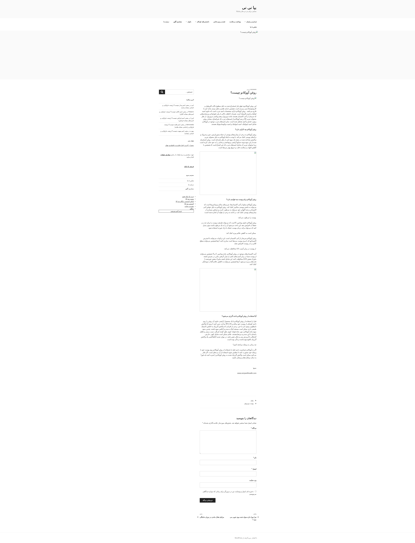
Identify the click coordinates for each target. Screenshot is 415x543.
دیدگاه (253, 428)
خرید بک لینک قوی (188, 196)
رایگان (192, 209)
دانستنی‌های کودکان (203, 22)
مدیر (248, 89)
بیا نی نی (249, 7)
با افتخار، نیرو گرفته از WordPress (246, 538)
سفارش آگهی (177, 22)
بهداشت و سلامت (235, 22)
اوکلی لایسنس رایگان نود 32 (185, 201)
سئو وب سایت (189, 206)
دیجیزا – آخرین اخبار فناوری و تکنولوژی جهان (179, 145)
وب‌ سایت (252, 480)
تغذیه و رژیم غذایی (219, 22)
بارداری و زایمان (251, 22)
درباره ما (166, 22)
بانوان (189, 22)
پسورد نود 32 (189, 199)
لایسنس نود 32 (189, 204)
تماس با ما (253, 27)
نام (254, 458)
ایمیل (254, 469)
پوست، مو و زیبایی (248, 403)
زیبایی (252, 400)
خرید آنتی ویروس (176, 211)
